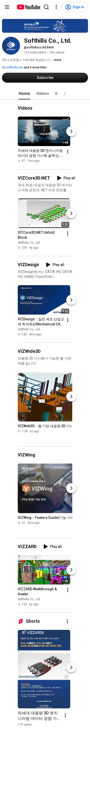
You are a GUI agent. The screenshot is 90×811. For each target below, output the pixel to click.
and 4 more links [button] (35, 67)
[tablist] (45, 94)
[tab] (24, 94)
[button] (65, 94)
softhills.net (14, 67)
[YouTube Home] (28, 7)
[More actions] (68, 152)
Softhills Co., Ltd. (29, 242)
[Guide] (7, 7)
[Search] (46, 7)
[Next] (71, 132)
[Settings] (56, 7)
